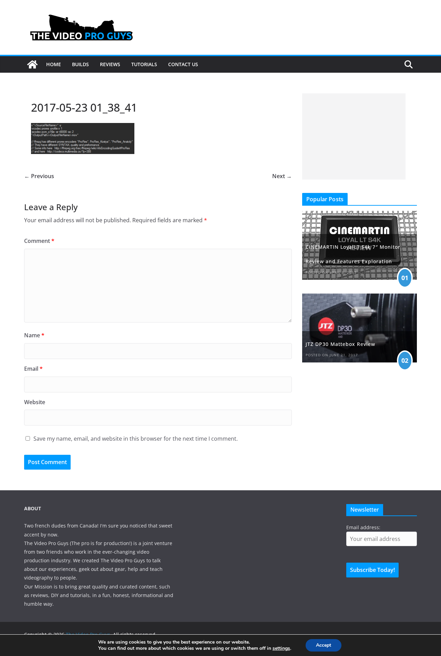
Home (53, 64)
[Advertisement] (354, 136)
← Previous (39, 176)
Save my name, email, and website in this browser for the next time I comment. (135, 438)
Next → (282, 176)
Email (33, 368)
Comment (39, 241)
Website (34, 402)
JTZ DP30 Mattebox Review (340, 344)
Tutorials (144, 64)
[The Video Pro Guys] (32, 64)
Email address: (363, 527)
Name (34, 335)
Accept (323, 645)
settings (281, 648)
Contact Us (183, 64)
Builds (80, 64)
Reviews (110, 64)
